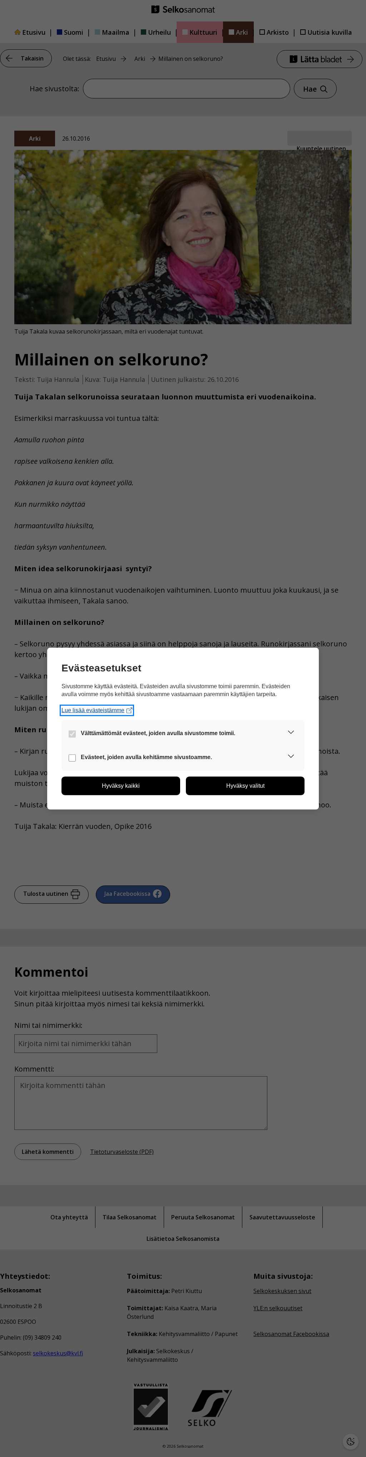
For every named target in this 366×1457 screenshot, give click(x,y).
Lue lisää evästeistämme (92, 710)
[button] (291, 733)
